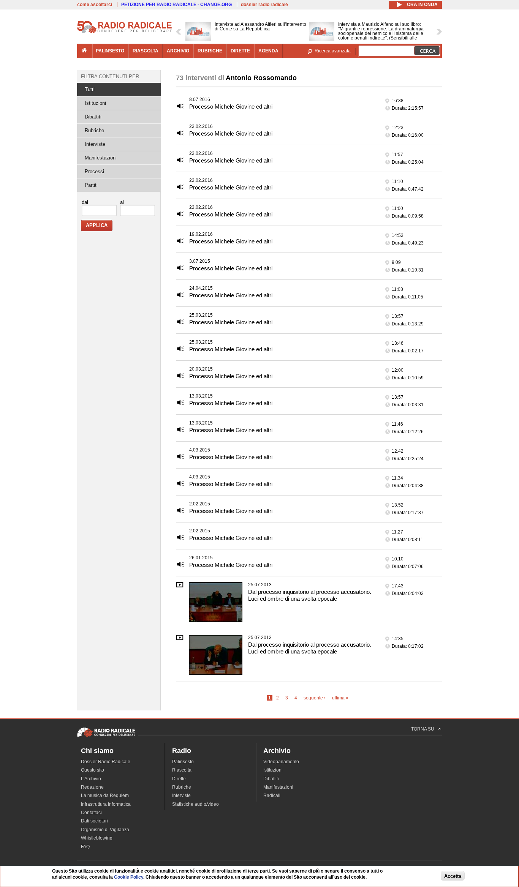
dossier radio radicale (264, 4)
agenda (268, 51)
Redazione (92, 787)
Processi (94, 171)
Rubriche (94, 130)
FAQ (85, 846)
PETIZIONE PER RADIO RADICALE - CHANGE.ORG (176, 4)
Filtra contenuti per (110, 76)
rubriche (210, 51)
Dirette (179, 778)
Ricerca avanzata (333, 51)
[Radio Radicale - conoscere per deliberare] (106, 736)
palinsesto (110, 51)
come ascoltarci (94, 4)
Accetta (452, 876)
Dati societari (94, 821)
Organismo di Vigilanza (105, 829)
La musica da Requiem (105, 795)
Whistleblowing (96, 838)
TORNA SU (422, 729)
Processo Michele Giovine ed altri (230, 106)
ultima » (340, 698)
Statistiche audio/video (195, 804)
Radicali (271, 795)
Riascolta (181, 770)
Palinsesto (183, 761)
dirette (240, 51)
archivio (178, 51)
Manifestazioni (101, 158)
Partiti (91, 185)
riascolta (145, 51)
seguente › (315, 698)
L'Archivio (91, 778)
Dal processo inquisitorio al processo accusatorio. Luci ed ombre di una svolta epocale (309, 595)
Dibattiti (93, 117)
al (122, 202)
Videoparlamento (281, 761)
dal (85, 202)
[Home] (124, 32)
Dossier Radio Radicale (105, 761)
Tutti (90, 89)
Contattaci (91, 812)
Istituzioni (95, 103)
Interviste (95, 144)
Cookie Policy (128, 877)
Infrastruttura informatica (106, 804)
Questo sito (92, 770)
